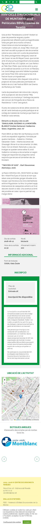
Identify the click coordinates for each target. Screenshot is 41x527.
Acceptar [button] (27, 522)
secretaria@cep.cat (10, 493)
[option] (20, 442)
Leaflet (17, 419)
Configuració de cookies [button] (12, 522)
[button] (20, 396)
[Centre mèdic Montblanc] (20, 442)
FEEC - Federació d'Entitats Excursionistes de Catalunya (20, 504)
